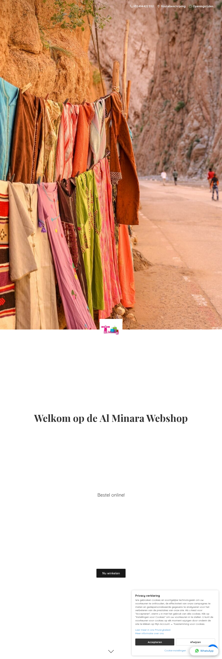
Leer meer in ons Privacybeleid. (153, 629)
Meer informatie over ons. (149, 633)
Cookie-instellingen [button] (175, 650)
